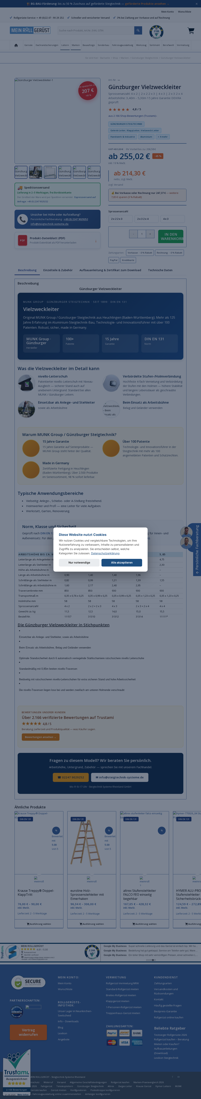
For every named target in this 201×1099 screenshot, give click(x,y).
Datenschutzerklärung (105, 553)
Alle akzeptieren (122, 562)
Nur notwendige (79, 562)
